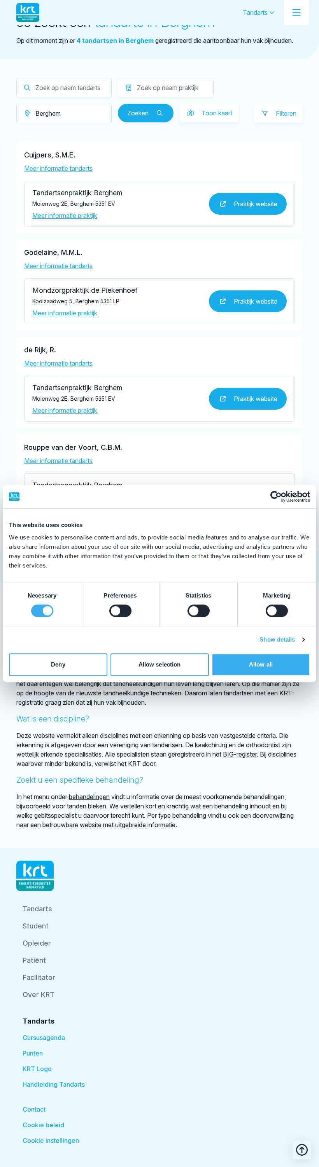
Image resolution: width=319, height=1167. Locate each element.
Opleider (37, 943)
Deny (58, 664)
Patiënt (34, 960)
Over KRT (38, 994)
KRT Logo (37, 1069)
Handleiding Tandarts (54, 1084)
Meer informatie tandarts (58, 168)
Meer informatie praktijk (64, 215)
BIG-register (240, 754)
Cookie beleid (43, 1125)
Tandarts (256, 12)
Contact (34, 1109)
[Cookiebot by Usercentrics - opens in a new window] (276, 496)
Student (36, 926)
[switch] (120, 611)
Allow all (261, 664)
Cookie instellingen (51, 1140)
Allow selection (159, 664)
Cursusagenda (44, 1037)
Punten (33, 1053)
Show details (277, 639)
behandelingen (89, 797)
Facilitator (39, 977)
